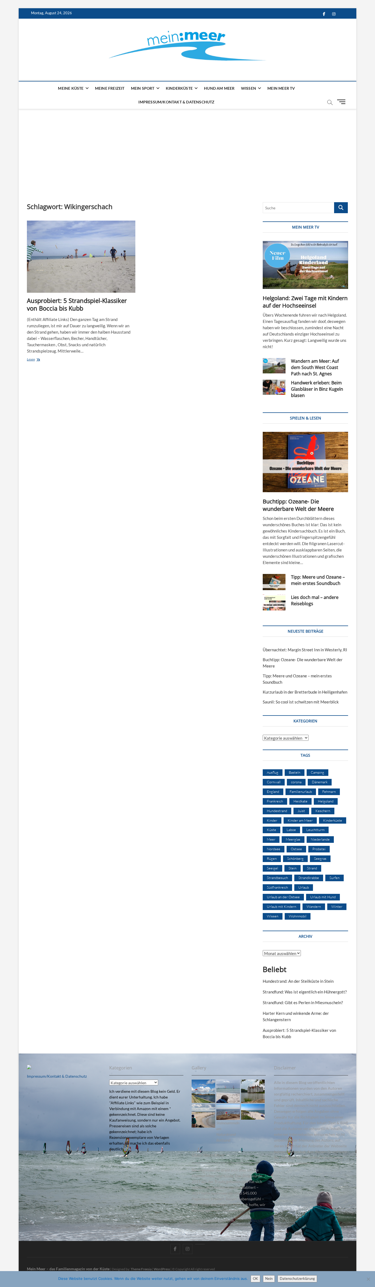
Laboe (291, 829)
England (273, 791)
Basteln (294, 772)
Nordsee (273, 849)
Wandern (314, 906)
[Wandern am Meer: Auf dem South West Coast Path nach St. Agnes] (274, 365)
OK (255, 1278)
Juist (301, 811)
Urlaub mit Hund (323, 897)
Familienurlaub (301, 791)
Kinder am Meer (300, 820)
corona (296, 782)
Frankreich (275, 801)
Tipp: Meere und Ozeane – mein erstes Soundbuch (318, 580)
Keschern (322, 811)
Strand (312, 868)
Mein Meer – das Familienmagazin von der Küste (68, 1268)
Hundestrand (277, 811)
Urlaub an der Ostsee (283, 897)
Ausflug (272, 772)
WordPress (162, 1269)
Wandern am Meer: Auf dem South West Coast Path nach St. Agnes (315, 367)
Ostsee (296, 849)
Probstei (319, 849)
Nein (269, 1278)
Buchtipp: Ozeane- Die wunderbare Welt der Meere (298, 505)
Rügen (272, 858)
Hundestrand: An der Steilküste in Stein (298, 981)
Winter (336, 906)
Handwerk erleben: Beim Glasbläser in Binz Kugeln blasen (317, 389)
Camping (317, 772)
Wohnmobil (297, 916)
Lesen (39, 360)
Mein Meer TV (281, 88)
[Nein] (368, 1279)
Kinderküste (179, 88)
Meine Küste (70, 88)
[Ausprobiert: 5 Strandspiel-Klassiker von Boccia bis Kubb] (81, 257)
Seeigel (272, 868)
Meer (271, 839)
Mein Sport (143, 88)
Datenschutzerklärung (297, 1278)
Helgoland (326, 801)
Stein (292, 868)
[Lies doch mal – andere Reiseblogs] (274, 602)
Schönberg (295, 858)
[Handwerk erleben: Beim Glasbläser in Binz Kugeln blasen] (274, 387)
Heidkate (300, 801)
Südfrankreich (277, 887)
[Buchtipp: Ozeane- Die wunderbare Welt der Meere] (305, 462)
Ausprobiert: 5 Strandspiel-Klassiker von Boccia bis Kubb (77, 304)
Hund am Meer (219, 88)
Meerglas (293, 839)
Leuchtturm (315, 829)
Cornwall (274, 782)
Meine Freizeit (110, 88)
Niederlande (320, 839)
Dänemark (320, 782)
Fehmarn (329, 791)
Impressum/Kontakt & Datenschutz (176, 102)
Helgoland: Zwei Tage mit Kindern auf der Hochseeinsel (305, 301)
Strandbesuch (277, 877)
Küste (271, 829)
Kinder (272, 820)
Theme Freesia (141, 1269)
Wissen (248, 88)
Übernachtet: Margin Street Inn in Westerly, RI (305, 649)
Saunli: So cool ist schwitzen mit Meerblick (301, 701)
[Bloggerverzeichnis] (29, 1067)
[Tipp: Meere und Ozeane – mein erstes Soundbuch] (274, 582)
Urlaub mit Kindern (281, 906)
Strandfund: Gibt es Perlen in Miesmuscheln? (303, 1002)
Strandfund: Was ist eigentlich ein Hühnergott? (305, 991)
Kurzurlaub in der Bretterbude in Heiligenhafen (305, 691)
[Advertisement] (187, 150)
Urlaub (303, 887)
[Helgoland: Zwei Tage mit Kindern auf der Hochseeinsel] (305, 265)
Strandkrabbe (308, 877)
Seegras (320, 858)
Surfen (334, 877)
